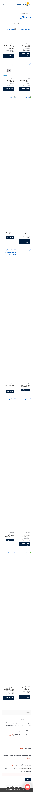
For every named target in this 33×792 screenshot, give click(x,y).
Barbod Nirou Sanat (20, 789)
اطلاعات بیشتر (10, 237)
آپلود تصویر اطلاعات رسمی (21, 765)
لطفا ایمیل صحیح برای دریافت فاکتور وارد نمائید (17, 756)
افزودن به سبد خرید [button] (25, 54)
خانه (30, 13)
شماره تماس (25, 748)
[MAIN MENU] (3, 4)
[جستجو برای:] (16, 713)
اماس (27, 13)
